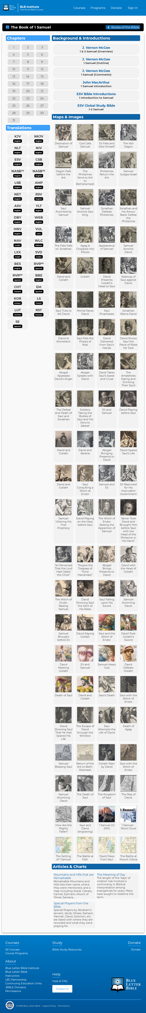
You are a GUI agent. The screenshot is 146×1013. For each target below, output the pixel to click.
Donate (116, 8)
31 (13, 120)
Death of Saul (63, 695)
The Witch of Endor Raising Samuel (63, 604)
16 (13, 84)
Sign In (133, 8)
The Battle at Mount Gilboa (128, 858)
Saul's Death (107, 695)
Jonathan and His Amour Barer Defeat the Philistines (128, 215)
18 (42, 84)
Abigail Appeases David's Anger (63, 376)
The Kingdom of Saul (107, 796)
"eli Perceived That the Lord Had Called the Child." (63, 570)
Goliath (85, 276)
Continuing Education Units (23, 983)
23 (28, 98)
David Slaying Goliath (85, 635)
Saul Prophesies (107, 312)
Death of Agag (128, 728)
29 (28, 113)
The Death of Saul (85, 796)
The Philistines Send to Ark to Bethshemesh (85, 178)
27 (42, 105)
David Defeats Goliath (128, 668)
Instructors (12, 975)
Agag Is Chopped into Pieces (85, 249)
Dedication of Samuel (63, 145)
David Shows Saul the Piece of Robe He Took (128, 343)
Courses (79, 8)
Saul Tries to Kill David (63, 312)
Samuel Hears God (107, 666)
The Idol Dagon (128, 145)
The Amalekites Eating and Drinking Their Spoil (128, 379)
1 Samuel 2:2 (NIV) (106, 827)
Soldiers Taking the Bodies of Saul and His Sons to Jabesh (85, 417)
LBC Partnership (16, 979)
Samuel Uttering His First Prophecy (63, 523)
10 (13, 69)
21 (42, 91)
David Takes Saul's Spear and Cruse (106, 376)
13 (13, 76)
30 (42, 113)
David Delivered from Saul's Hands (107, 343)
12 (42, 69)
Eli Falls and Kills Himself (107, 145)
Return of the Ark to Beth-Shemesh (85, 767)
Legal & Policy (49, 1006)
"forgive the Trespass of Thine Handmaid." (85, 570)
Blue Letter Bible (16, 971)
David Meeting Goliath (63, 668)
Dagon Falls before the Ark (63, 174)
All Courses (12, 949)
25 (13, 105)
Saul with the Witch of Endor (128, 698)
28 (13, 113)
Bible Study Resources (67, 949)
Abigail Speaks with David (85, 376)
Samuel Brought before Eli (63, 637)
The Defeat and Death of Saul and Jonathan (63, 414)
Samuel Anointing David (128, 603)
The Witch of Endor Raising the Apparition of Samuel (106, 525)
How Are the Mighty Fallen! (63, 828)
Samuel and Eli (106, 486)
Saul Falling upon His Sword (106, 603)
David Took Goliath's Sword (128, 637)
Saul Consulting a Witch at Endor (85, 489)
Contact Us (62, 988)
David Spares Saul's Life (128, 452)
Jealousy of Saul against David (128, 280)
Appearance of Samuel (107, 247)
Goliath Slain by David (107, 765)
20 (28, 91)
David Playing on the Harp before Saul (85, 521)
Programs (98, 8)
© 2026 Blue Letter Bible (28, 1006)
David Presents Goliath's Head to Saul (106, 281)
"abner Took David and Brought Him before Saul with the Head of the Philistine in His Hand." (128, 529)
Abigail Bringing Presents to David (106, 455)
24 (42, 98)
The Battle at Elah (85, 858)
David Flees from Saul (106, 858)
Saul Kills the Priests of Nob (85, 341)
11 (28, 69)
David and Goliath (63, 278)
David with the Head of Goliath (128, 568)
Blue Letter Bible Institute (22, 968)
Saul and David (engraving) (85, 828)
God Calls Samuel (85, 145)
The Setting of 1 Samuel (63, 858)
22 (13, 98)
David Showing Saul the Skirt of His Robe (85, 604)
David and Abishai (85, 452)
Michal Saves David (85, 312)
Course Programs (16, 953)
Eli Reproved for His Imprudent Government (128, 489)
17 (28, 84)
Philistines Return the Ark (107, 174)
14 (27, 76)
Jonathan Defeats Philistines (106, 211)
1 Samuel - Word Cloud (128, 827)
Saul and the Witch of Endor (107, 637)
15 (42, 76)
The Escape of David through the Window (85, 731)
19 (13, 91)
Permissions (13, 991)
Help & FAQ (59, 981)
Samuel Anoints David (128, 249)
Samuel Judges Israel (128, 173)
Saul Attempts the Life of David (107, 729)
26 (28, 105)
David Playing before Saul (128, 411)
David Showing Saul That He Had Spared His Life (63, 733)
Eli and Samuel (107, 411)
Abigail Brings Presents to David (106, 570)
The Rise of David (128, 796)
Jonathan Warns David (128, 312)
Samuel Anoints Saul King (85, 211)
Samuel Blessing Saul (63, 765)
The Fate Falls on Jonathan (63, 247)
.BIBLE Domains (15, 987)
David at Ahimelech (63, 340)
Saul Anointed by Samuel (64, 211)
